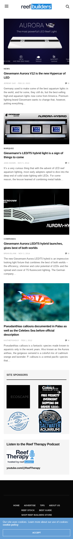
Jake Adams (10, 163)
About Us (54, 505)
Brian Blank (10, 253)
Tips (42, 505)
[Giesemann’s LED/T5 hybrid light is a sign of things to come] (36, 128)
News (7, 69)
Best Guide (45, 510)
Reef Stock (28, 510)
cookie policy (10, 524)
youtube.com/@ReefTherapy (23, 467)
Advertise (30, 505)
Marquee (9, 148)
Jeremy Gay (10, 83)
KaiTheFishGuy (11, 340)
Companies (10, 239)
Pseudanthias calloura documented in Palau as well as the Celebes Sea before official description (35, 330)
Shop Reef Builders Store (36, 515)
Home (16, 505)
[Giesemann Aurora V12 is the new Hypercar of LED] (36, 42)
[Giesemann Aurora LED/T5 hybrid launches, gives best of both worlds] (36, 212)
